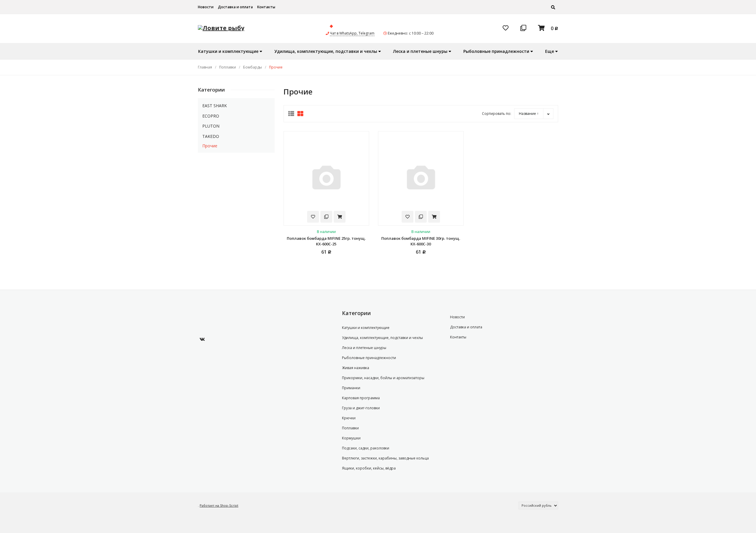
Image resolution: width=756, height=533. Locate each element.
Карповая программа (361, 397)
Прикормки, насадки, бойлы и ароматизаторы (383, 377)
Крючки (349, 417)
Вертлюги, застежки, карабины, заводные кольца (385, 458)
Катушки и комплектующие (366, 327)
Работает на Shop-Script (219, 505)
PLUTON (210, 126)
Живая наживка (355, 367)
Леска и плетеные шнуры (364, 347)
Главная (205, 67)
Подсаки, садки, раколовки (365, 448)
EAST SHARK (214, 105)
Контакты (266, 6)
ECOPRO (210, 116)
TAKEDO (210, 136)
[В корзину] (340, 217)
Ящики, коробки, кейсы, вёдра (369, 468)
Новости (206, 6)
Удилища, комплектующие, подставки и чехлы (382, 337)
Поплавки (227, 67)
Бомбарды (252, 67)
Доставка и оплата (235, 6)
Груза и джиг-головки (361, 407)
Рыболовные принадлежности (369, 357)
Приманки (351, 387)
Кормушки (351, 438)
